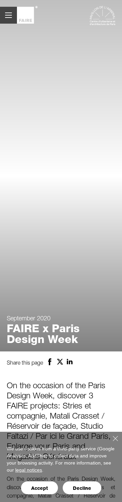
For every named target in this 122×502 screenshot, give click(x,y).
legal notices (28, 470)
